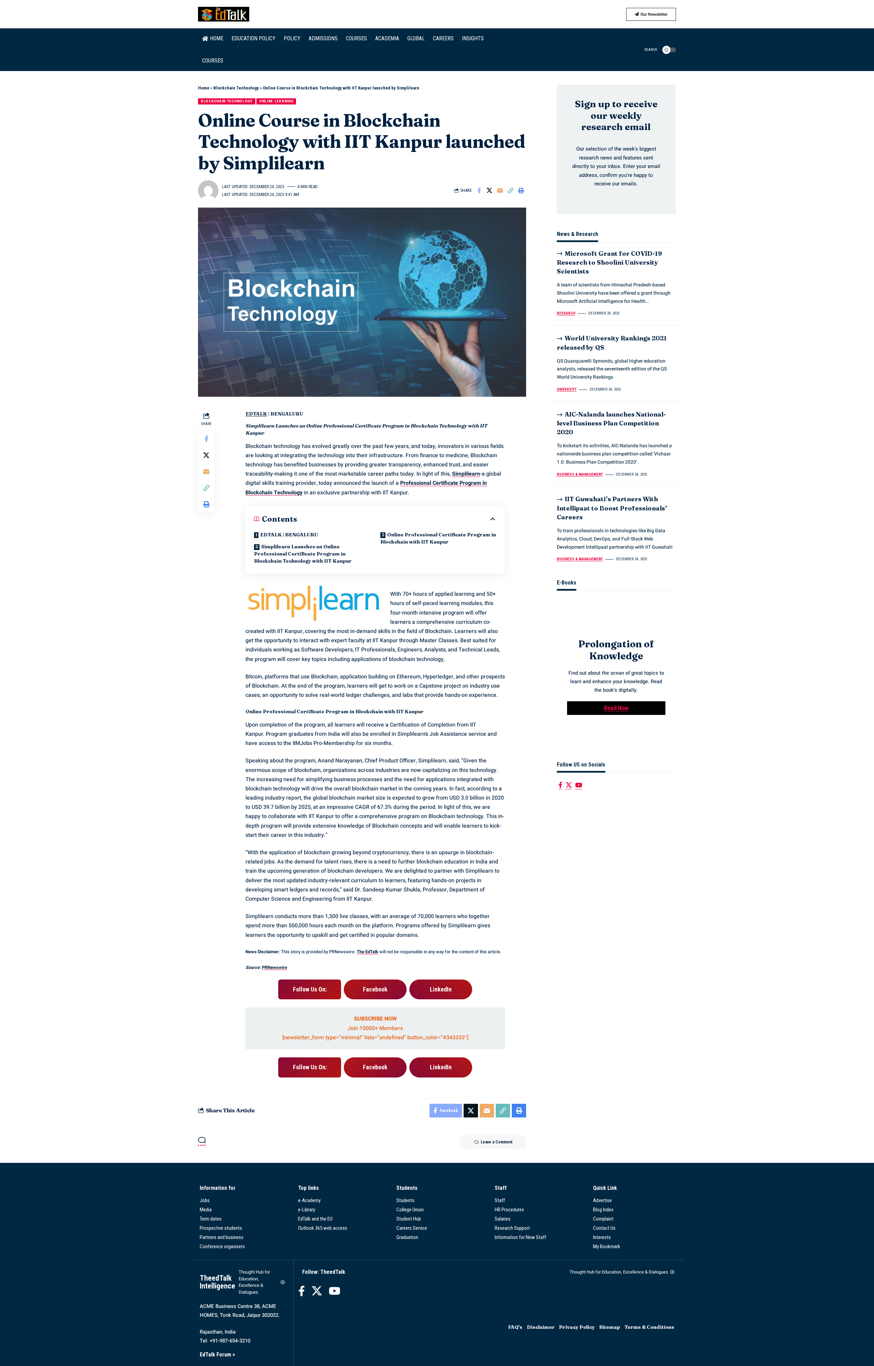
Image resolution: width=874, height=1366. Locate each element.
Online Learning (276, 101)
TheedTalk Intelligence (217, 1282)
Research (566, 313)
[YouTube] (579, 785)
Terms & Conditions (649, 1327)
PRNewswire (274, 967)
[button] (646, 50)
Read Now (616, 708)
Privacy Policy (577, 1327)
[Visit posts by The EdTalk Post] (208, 190)
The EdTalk (367, 951)
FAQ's (515, 1327)
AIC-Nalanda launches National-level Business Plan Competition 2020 (611, 423)
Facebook (375, 989)
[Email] (500, 190)
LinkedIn (441, 989)
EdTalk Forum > (217, 1354)
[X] (569, 785)
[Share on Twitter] (489, 190)
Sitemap (609, 1327)
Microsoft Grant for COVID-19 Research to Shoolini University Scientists (609, 262)
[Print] (521, 190)
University (567, 389)
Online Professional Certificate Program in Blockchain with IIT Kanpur (438, 538)
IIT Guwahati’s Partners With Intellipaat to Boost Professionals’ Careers (612, 508)
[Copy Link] (511, 190)
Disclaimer (541, 1327)
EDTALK (256, 414)
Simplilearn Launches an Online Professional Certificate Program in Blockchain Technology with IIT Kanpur (303, 554)
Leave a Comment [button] (496, 1142)
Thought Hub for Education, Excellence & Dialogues (254, 1282)
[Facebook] (560, 785)
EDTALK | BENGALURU (289, 535)
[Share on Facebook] (479, 190)
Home (203, 87)
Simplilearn (466, 474)
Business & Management (580, 474)
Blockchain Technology (236, 87)
